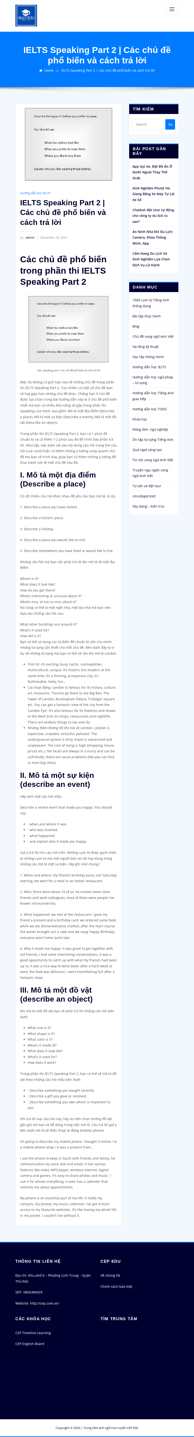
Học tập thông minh (148, 357)
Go (170, 124)
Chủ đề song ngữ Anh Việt (153, 336)
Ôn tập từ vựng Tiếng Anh (152, 439)
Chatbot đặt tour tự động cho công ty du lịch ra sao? (153, 216)
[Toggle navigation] (172, 9)
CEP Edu (132, 1428)
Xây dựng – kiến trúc (148, 506)
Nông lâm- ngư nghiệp (150, 429)
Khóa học (139, 419)
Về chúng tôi (110, 1275)
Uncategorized (143, 496)
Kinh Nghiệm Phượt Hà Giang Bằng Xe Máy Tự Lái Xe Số (153, 194)
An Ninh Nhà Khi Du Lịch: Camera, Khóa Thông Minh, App (152, 237)
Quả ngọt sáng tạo (147, 449)
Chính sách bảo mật (116, 1286)
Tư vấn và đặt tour (146, 486)
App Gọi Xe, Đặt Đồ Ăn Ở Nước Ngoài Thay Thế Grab (152, 172)
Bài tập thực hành (146, 316)
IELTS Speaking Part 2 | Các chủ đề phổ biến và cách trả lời (108, 70)
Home (49, 70)
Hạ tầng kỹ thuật (145, 346)
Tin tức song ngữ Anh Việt (152, 460)
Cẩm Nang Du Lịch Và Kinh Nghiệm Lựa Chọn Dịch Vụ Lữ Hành (151, 259)
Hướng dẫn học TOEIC (149, 409)
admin (27, 237)
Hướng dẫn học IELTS (35, 193)
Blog (135, 326)
